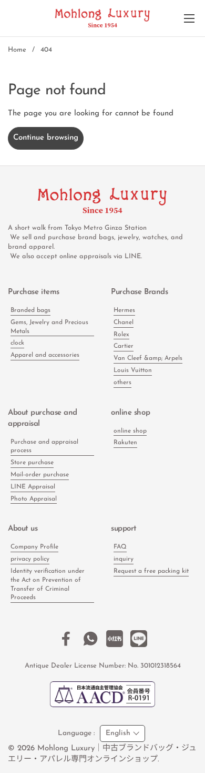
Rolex (121, 334)
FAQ (120, 547)
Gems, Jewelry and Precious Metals (49, 327)
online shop (130, 431)
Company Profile (34, 547)
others (122, 382)
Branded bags (30, 310)
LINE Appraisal (33, 487)
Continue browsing (45, 138)
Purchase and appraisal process (44, 446)
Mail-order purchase (40, 475)
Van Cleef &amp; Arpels (148, 358)
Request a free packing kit (151, 571)
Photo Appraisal (34, 499)
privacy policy (30, 559)
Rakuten (125, 442)
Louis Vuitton (133, 370)
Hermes (124, 310)
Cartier (124, 346)
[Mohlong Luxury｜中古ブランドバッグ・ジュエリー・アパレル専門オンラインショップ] (102, 18)
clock (17, 343)
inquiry (124, 559)
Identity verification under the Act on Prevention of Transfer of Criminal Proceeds (48, 584)
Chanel (124, 322)
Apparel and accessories (45, 355)
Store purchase (32, 462)
